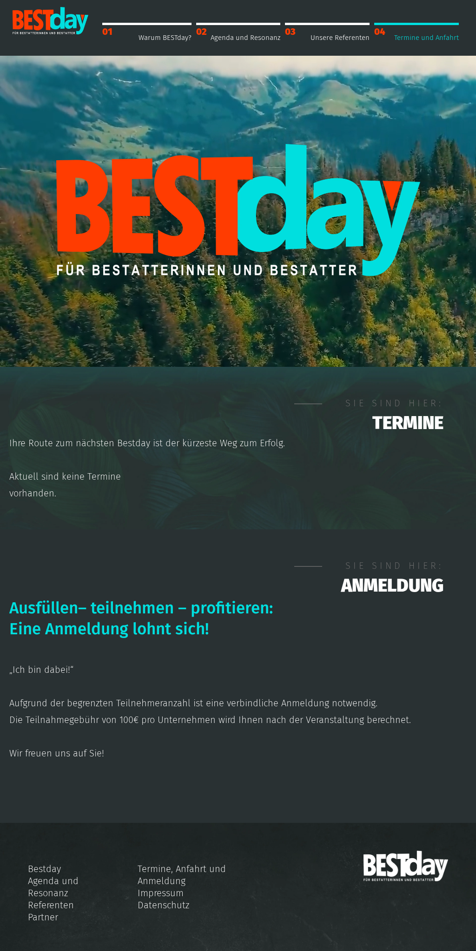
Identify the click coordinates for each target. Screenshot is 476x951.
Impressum (161, 893)
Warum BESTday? (165, 37)
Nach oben (420, 935)
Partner (43, 917)
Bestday (44, 868)
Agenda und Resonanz (245, 37)
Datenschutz (163, 905)
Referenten (51, 905)
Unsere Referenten (340, 37)
